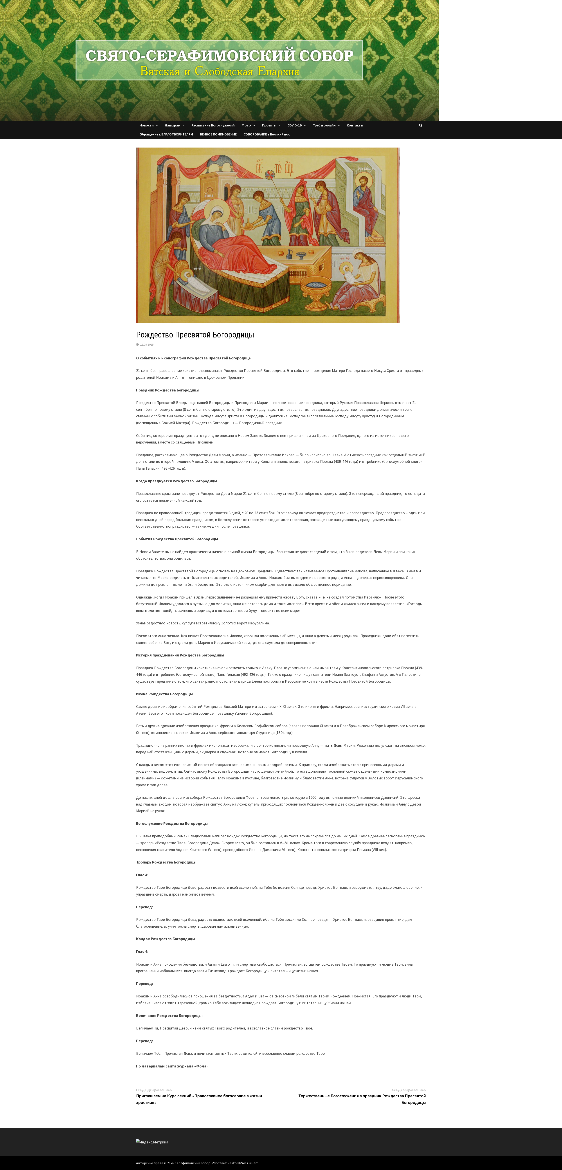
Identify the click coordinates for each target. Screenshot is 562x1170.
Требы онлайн (324, 125)
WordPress (240, 1163)
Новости (147, 125)
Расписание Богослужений (213, 125)
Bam (254, 1163)
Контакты (355, 125)
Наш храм (172, 125)
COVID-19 (295, 125)
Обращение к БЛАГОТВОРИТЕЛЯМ (166, 134)
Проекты (269, 125)
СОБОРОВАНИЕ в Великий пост (268, 134)
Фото (246, 125)
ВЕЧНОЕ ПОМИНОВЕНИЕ (218, 134)
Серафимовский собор (192, 1163)
